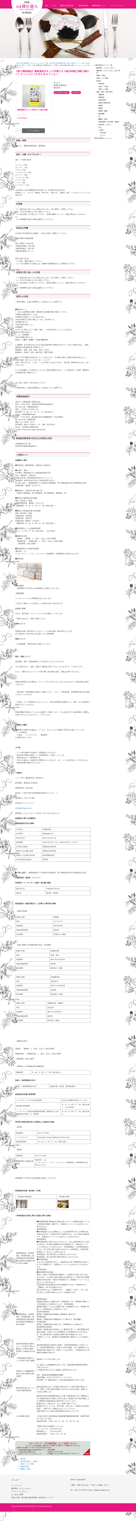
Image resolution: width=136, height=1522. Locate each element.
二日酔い (101, 130)
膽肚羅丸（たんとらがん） (21, 1488)
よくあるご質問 (17, 1494)
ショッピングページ (116, 5)
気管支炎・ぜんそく (105, 125)
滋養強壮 (101, 97)
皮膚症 (100, 105)
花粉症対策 (24, 1466)
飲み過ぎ (103, 133)
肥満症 (100, 108)
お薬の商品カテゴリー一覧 (103, 65)
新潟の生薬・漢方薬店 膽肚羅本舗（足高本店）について (32, 1498)
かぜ (99, 127)
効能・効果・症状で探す (104, 92)
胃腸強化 (101, 94)
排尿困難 (101, 114)
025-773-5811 (80, 1490)
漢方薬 (22, 1459)
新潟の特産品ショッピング (103, 138)
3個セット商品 (103, 89)
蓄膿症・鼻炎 (25, 1469)
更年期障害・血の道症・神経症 (108, 122)
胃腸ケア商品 (100, 75)
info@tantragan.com (23, 808)
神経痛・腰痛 (102, 111)
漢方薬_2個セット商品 (28, 1461)
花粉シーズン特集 (27, 1464)
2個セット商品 (103, 86)
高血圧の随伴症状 (104, 103)
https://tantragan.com (51, 813)
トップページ (16, 1485)
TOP (46, 5)
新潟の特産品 (83, 5)
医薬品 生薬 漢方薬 (66, 5)
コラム (54, 5)
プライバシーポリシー (19, 1491)
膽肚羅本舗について (98, 5)
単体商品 (101, 84)
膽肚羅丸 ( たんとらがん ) (105, 68)
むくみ (102, 135)
